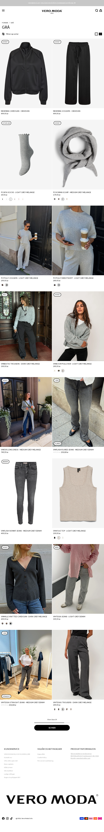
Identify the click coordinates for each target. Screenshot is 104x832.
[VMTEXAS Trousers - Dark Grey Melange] (78, 664)
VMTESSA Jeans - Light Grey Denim (69, 616)
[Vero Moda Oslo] (52, 11)
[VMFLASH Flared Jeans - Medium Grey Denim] (78, 412)
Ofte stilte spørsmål (11, 761)
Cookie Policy (42, 757)
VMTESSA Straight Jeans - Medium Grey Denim (23, 702)
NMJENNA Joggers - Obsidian (66, 111)
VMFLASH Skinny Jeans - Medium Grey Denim (21, 531)
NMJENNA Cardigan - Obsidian (15, 111)
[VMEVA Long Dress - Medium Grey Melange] (26, 412)
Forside (5, 23)
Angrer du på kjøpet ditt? (12, 777)
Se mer (52, 727)
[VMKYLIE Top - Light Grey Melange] (78, 493)
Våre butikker (8, 771)
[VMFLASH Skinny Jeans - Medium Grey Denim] (26, 493)
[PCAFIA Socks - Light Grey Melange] (26, 154)
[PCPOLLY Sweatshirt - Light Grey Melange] (78, 240)
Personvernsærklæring (45, 761)
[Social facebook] (3, 818)
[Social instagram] (7, 818)
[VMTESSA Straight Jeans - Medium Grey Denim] (26, 664)
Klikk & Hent (8, 767)
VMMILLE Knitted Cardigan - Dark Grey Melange (24, 616)
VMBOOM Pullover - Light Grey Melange (72, 364)
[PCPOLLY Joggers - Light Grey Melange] (26, 240)
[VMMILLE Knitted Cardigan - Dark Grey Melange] (26, 579)
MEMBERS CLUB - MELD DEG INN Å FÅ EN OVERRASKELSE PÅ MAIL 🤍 (52, 3)
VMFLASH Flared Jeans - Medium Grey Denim (73, 450)
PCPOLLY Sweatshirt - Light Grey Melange (73, 278)
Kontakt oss (8, 757)
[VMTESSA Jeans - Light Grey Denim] (78, 579)
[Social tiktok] (11, 818)
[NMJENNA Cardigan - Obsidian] (26, 73)
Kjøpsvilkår (41, 754)
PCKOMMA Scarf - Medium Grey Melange (72, 192)
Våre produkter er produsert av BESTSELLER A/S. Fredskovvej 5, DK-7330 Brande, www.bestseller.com (85, 756)
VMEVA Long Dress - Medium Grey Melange (21, 450)
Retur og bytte (8, 764)
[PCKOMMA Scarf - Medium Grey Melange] (78, 154)
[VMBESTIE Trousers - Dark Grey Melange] (26, 326)
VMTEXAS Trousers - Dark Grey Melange (72, 702)
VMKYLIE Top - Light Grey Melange (69, 531)
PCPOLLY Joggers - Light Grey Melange (19, 278)
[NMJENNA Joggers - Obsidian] (78, 73)
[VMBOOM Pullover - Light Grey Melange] (78, 326)
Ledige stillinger (9, 774)
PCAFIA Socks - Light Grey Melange (18, 192)
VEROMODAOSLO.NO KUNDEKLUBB (17, 754)
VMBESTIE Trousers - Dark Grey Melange (20, 364)
